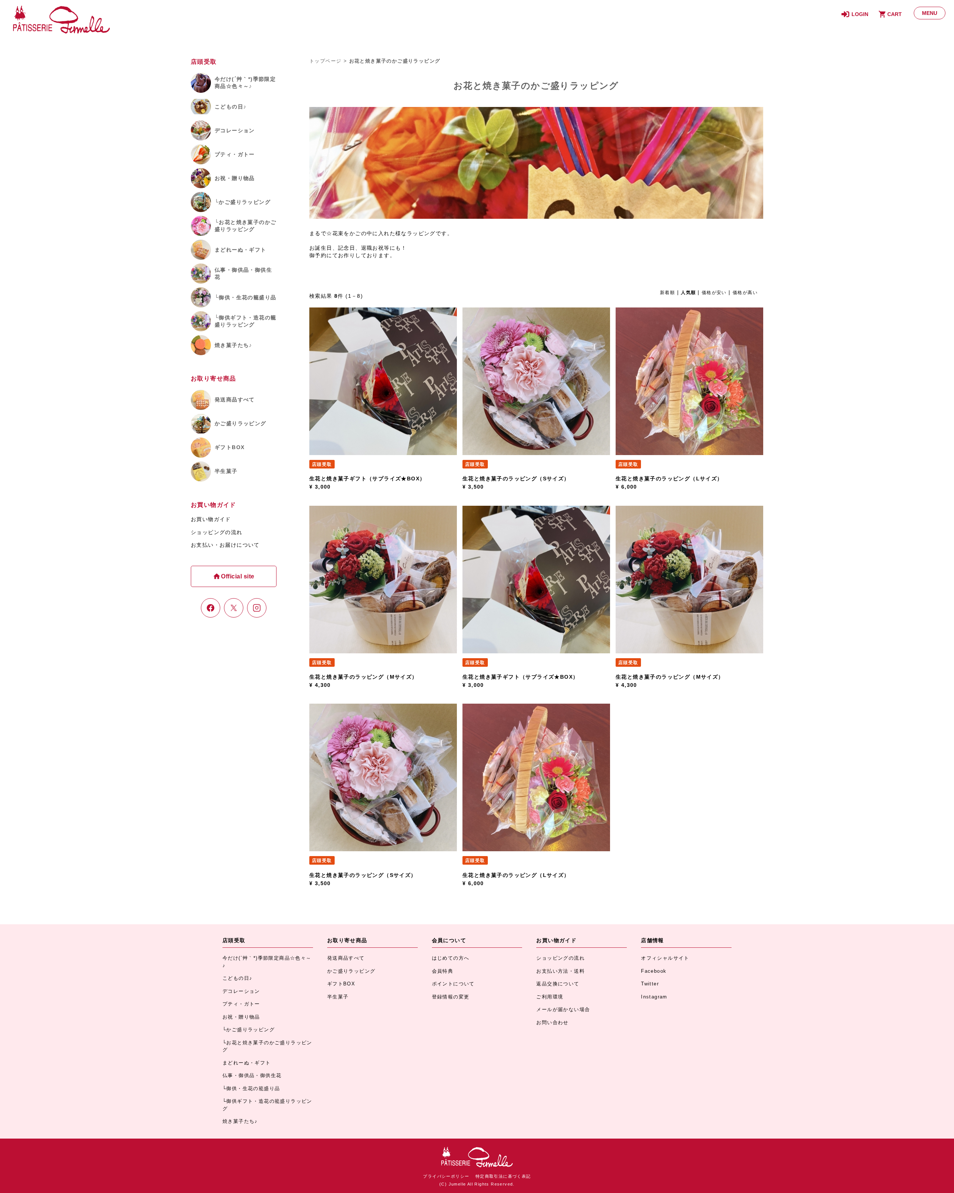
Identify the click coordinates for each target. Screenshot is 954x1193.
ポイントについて (453, 984)
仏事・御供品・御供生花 (251, 1075)
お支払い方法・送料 (560, 971)
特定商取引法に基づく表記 (503, 1176)
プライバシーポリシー (446, 1176)
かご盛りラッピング (351, 971)
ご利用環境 (549, 997)
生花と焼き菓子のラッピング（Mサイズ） (363, 677)
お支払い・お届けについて (225, 545)
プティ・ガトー (241, 1004)
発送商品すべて (346, 958)
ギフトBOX (341, 984)
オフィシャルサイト (665, 958)
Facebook (653, 971)
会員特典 (443, 971)
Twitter (650, 984)
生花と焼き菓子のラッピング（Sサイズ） (516, 479)
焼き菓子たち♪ (240, 1121)
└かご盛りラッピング (248, 1029)
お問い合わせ (552, 1022)
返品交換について (557, 984)
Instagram (654, 997)
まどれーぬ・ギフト (246, 1063)
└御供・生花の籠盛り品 (251, 1088)
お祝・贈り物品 (241, 1017)
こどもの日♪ (237, 978)
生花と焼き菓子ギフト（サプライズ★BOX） (367, 479)
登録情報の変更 (451, 997)
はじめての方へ (451, 958)
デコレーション (241, 991)
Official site (237, 576)
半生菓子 (338, 997)
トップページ (325, 61)
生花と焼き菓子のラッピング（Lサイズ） (669, 479)
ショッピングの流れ (217, 532)
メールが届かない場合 (563, 1009)
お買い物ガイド (211, 519)
